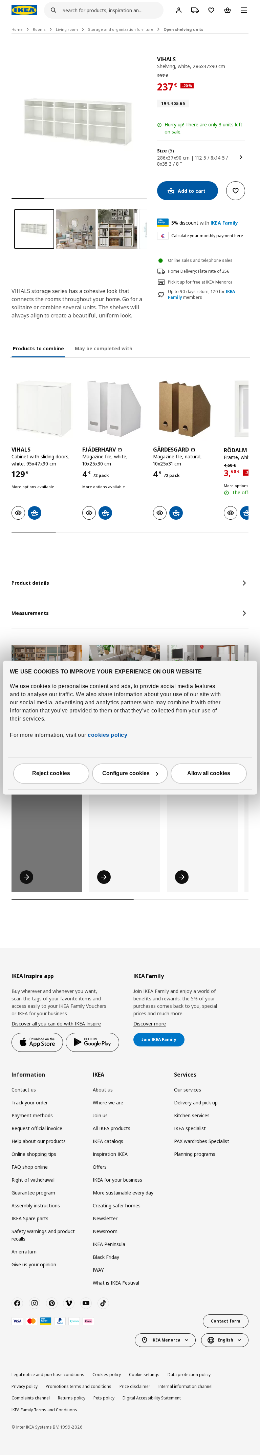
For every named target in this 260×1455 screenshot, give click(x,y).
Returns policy (71, 1398)
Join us (100, 1115)
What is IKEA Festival (116, 1283)
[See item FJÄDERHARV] (114, 409)
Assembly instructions (36, 1205)
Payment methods (32, 1115)
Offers (100, 1167)
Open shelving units (183, 29)
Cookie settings (144, 1374)
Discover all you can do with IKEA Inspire (56, 1023)
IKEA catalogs (108, 1141)
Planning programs (194, 1154)
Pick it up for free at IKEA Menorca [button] (200, 282)
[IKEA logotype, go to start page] (24, 10)
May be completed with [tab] (103, 348)
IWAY (98, 1270)
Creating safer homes (116, 1205)
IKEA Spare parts (30, 1218)
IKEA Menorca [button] (165, 1340)
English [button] (225, 1340)
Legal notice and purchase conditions (48, 1374)
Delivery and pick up (196, 1102)
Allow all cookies (208, 773)
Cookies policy (106, 1374)
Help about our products (39, 1141)
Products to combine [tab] (38, 348)
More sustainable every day (123, 1192)
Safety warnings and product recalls (43, 1235)
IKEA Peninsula (109, 1244)
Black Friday (106, 1257)
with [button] (204, 223)
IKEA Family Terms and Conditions (44, 1410)
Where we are (108, 1102)
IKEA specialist (190, 1128)
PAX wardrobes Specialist (201, 1141)
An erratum (24, 1251)
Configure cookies (126, 773)
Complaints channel (31, 1398)
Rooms (39, 29)
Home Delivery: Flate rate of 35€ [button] (198, 271)
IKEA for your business (117, 1180)
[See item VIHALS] (43, 409)
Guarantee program (33, 1192)
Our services (187, 1089)
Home (17, 29)
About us (103, 1089)
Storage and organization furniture (120, 29)
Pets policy (103, 1398)
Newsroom (105, 1231)
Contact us (24, 1089)
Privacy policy (25, 1386)
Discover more (149, 1023)
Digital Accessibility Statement (152, 1398)
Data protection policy (189, 1374)
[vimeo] (68, 1303)
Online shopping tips (34, 1154)
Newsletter (105, 1218)
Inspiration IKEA (110, 1154)
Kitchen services (192, 1115)
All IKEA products (111, 1128)
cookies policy (107, 735)
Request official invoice (37, 1128)
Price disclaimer (135, 1386)
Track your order (30, 1102)
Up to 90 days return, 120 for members (201, 294)
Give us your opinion (34, 1264)
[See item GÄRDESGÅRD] (185, 409)
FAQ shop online (30, 1167)
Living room (67, 29)
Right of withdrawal (33, 1180)
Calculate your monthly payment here (207, 235)
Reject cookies (51, 773)
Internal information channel (185, 1386)
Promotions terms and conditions (78, 1386)
